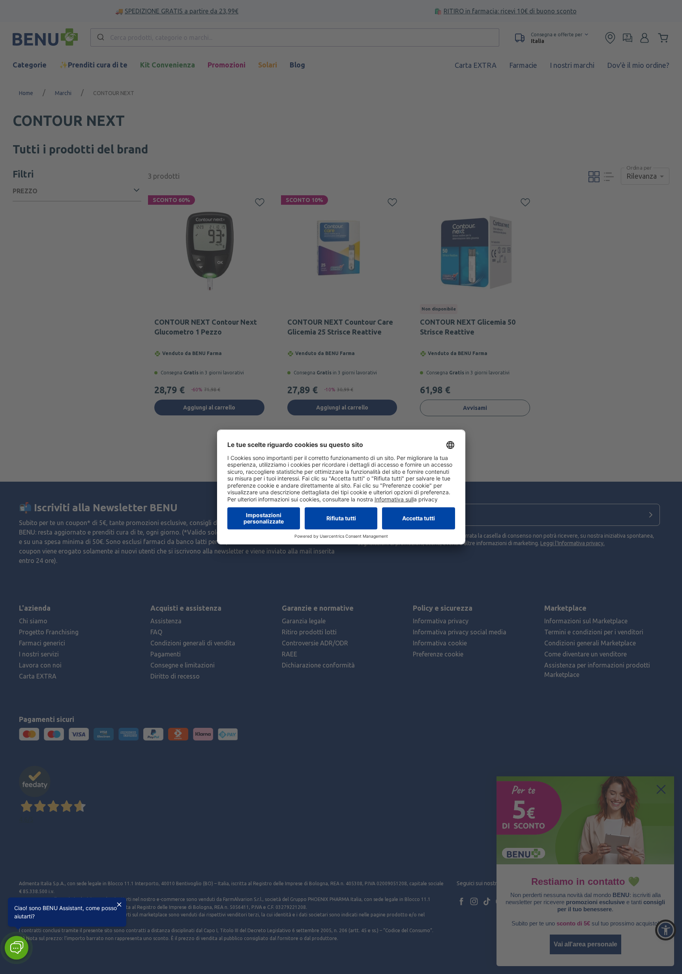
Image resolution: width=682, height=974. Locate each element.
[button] (16, 947)
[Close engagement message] (119, 905)
